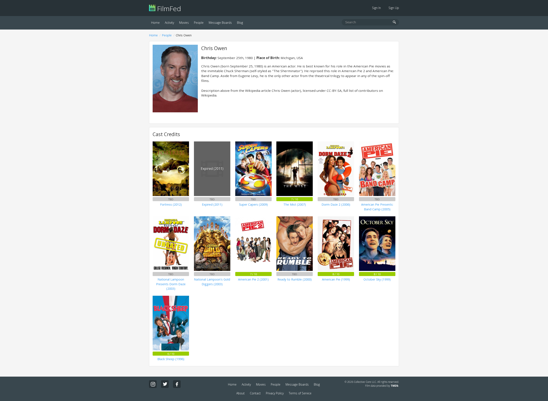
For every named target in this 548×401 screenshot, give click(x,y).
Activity (169, 23)
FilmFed (168, 8)
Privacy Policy (275, 393)
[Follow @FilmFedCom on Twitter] (165, 384)
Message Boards (220, 23)
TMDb (394, 386)
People (199, 23)
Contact (255, 393)
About (240, 393)
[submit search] (394, 22)
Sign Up (394, 8)
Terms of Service (300, 393)
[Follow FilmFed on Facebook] (177, 384)
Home (155, 23)
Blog (240, 23)
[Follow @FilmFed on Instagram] (153, 384)
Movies (184, 23)
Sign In (376, 8)
